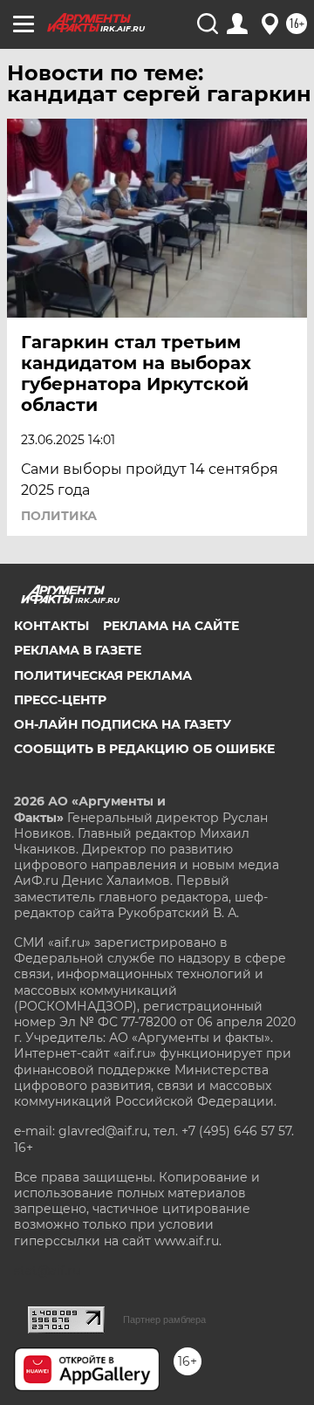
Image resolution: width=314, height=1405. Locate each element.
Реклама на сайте (171, 626)
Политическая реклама (103, 675)
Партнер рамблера (164, 1319)
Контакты (51, 626)
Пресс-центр (60, 700)
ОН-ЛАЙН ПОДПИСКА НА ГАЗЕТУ (122, 724)
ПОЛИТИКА (59, 516)
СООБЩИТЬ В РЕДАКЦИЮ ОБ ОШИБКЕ (144, 749)
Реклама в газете (77, 650)
